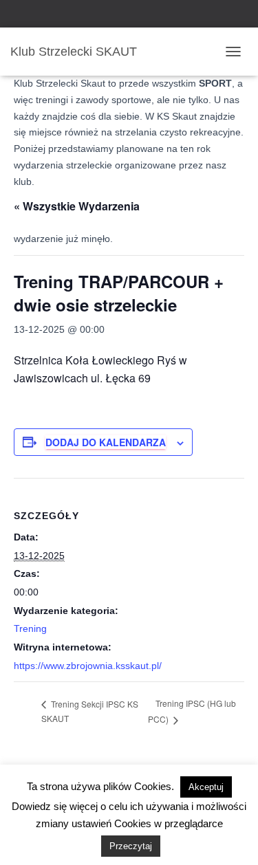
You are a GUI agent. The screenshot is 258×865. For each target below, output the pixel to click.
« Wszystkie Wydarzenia (77, 206)
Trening (30, 628)
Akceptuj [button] (206, 787)
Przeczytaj (130, 846)
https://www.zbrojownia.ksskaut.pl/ (88, 665)
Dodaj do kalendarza (105, 442)
